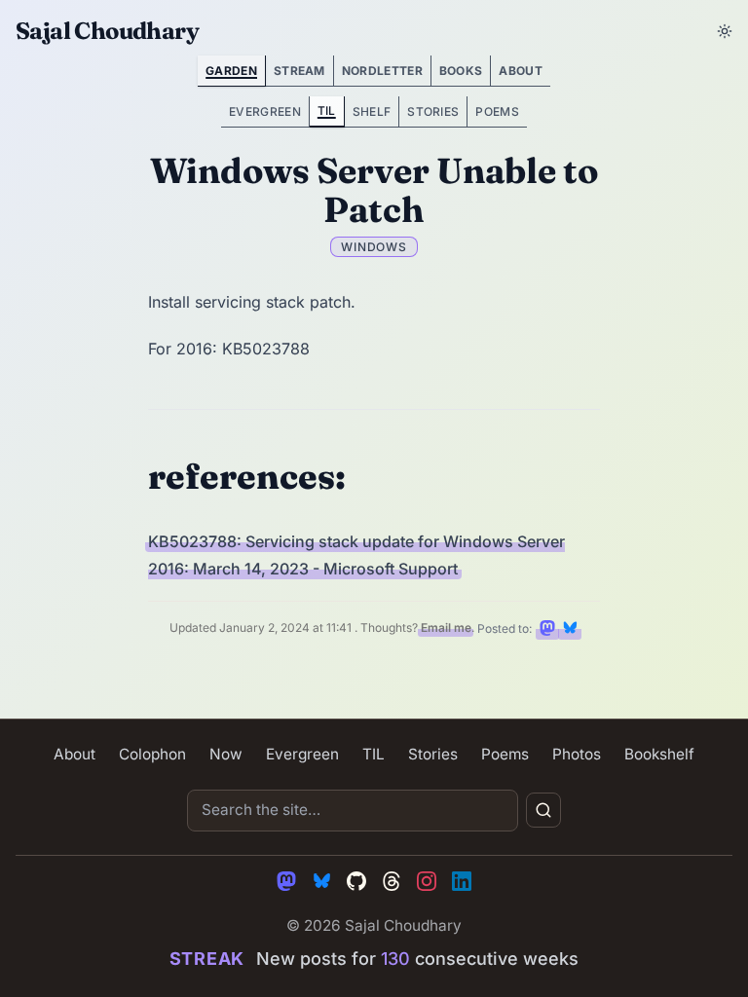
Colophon (152, 754)
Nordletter (382, 70)
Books (461, 70)
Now (226, 754)
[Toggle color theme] (724, 31)
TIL (327, 110)
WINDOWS (374, 247)
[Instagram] (426, 881)
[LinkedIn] (461, 881)
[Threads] (391, 881)
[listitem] (547, 628)
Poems (497, 111)
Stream (299, 70)
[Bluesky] (321, 881)
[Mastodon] (286, 881)
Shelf (372, 111)
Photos (576, 754)
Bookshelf (659, 754)
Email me (446, 628)
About (520, 70)
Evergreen (265, 111)
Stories (433, 111)
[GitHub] (356, 881)
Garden (231, 70)
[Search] (543, 810)
